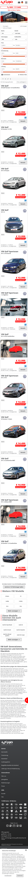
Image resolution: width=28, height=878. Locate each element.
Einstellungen (8, 875)
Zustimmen (20, 875)
